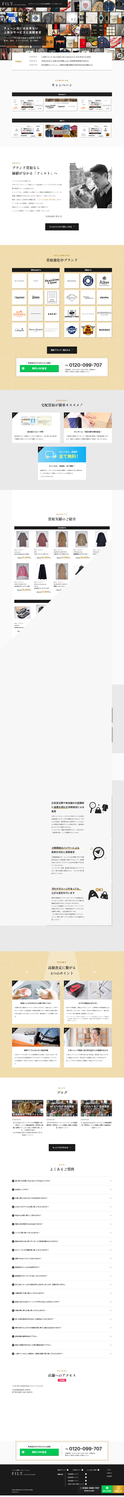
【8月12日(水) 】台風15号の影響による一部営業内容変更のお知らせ (65, 61)
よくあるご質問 (93, 1470)
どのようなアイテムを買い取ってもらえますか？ (32, 1207)
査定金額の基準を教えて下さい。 (26, 1336)
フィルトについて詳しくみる (62, 226)
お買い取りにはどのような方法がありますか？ (31, 1198)
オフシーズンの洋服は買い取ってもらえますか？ (32, 1250)
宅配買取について (77, 1474)
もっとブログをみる (62, 1147)
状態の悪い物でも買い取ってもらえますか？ (30, 1310)
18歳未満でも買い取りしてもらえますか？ (30, 1293)
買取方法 (60, 1474)
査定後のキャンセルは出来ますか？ (27, 1267)
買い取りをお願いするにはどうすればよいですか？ (33, 1181)
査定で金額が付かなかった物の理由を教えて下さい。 (33, 1345)
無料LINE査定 (39, 368)
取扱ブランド (63, 1470)
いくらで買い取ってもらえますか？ (27, 1232)
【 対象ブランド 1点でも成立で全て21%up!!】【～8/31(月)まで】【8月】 (66, 57)
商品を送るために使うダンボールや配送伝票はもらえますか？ (37, 1241)
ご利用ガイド (77, 1470)
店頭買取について (77, 1477)
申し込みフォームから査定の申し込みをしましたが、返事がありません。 (40, 1284)
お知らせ (109, 1473)
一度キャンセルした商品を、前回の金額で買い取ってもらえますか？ (39, 1353)
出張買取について (77, 1481)
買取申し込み (118, 1489)
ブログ (109, 1470)
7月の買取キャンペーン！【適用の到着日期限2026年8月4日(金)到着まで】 (67, 65)
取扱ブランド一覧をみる (62, 349)
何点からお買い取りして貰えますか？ (28, 1215)
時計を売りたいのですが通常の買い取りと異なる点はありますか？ (38, 1327)
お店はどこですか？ (22, 1189)
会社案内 (109, 1476)
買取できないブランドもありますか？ (28, 1258)
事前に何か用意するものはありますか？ (29, 1224)
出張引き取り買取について (77, 1484)
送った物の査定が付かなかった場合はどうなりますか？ (34, 1319)
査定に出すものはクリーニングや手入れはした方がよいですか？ (37, 1302)
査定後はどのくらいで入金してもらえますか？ (31, 1276)
